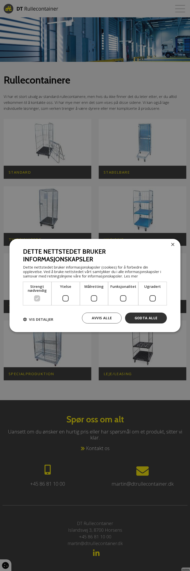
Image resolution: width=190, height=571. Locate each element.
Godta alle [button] (146, 318)
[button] (38, 319)
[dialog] (94, 285)
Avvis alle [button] (102, 318)
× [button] (172, 245)
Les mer (131, 276)
